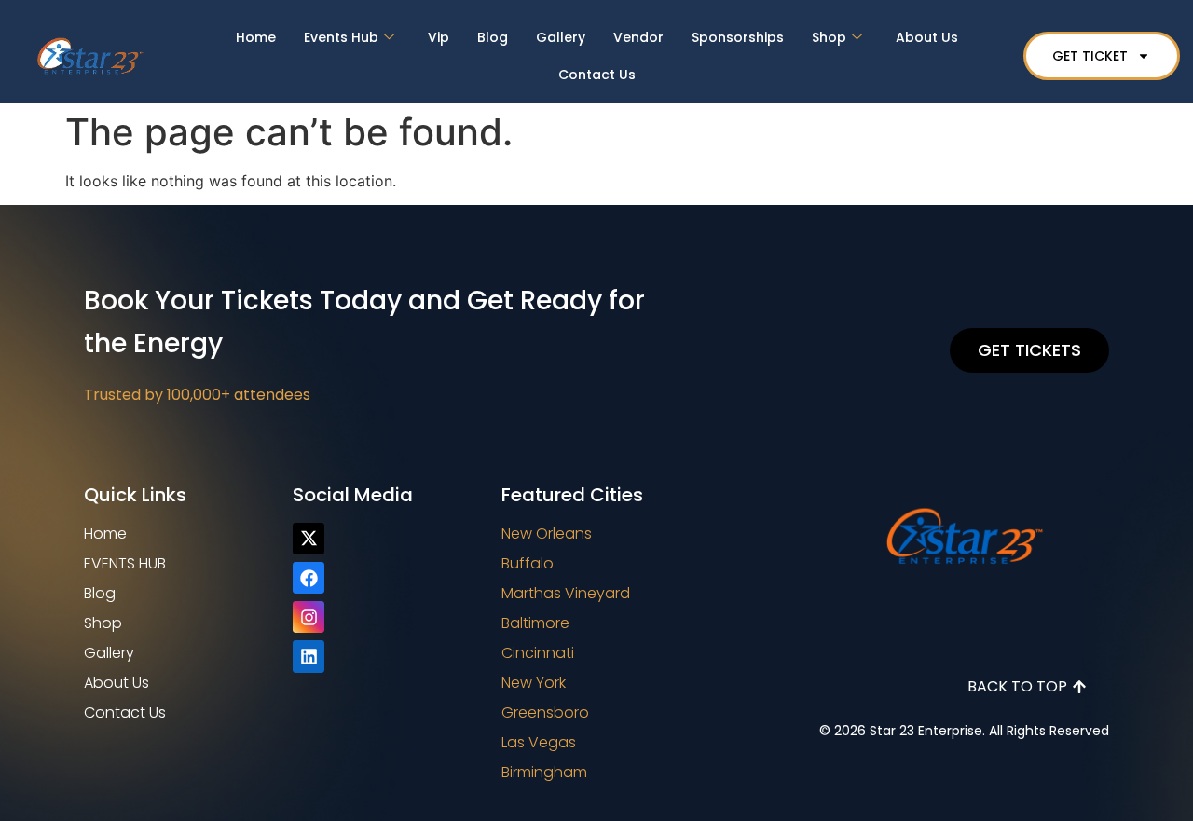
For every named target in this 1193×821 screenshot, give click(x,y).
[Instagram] (308, 617)
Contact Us (597, 74)
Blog (492, 37)
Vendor (638, 37)
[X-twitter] (308, 538)
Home (256, 37)
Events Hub (341, 37)
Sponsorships (738, 37)
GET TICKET (1090, 56)
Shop (829, 37)
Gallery (560, 37)
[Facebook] (308, 578)
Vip (438, 37)
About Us (927, 37)
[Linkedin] (308, 656)
